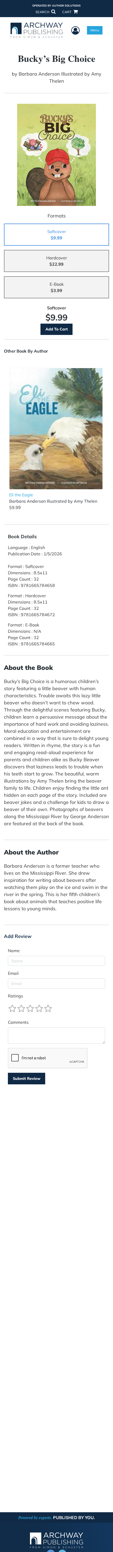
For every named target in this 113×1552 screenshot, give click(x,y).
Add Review (18, 936)
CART (67, 12)
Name (14, 950)
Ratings (15, 996)
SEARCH (42, 12)
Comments (18, 1022)
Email (13, 973)
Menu (94, 30)
